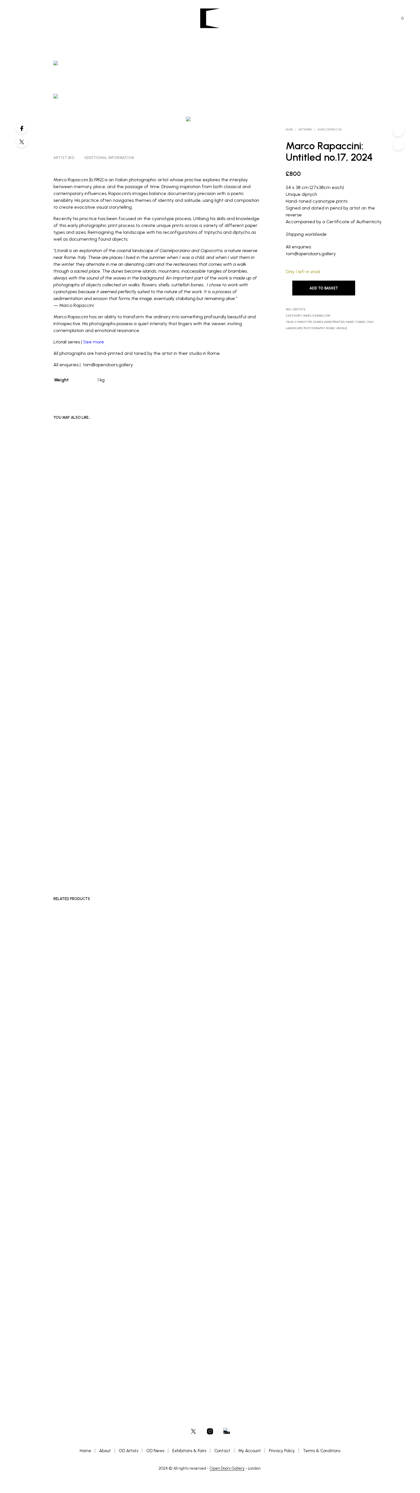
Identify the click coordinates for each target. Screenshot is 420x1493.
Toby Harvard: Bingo (70, 1328)
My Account (249, 1450)
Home (289, 129)
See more (93, 342)
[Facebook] (21, 128)
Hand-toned (355, 322)
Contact (222, 1450)
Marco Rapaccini (329, 129)
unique (341, 328)
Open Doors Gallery (227, 1468)
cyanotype (303, 322)
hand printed (334, 322)
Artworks (305, 129)
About (105, 1450)
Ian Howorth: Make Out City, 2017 (150, 1328)
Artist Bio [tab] (64, 158)
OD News (155, 1450)
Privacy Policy (282, 1450)
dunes (318, 322)
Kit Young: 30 (136, 847)
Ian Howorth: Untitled (213, 1328)
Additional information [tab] (109, 158)
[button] (399, 18)
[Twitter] (21, 141)
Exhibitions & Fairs (189, 1450)
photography (314, 328)
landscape (294, 328)
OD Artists (128, 1450)
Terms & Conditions (321, 1450)
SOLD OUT (208, 853)
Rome (330, 328)
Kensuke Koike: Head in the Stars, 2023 (226, 847)
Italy (370, 322)
